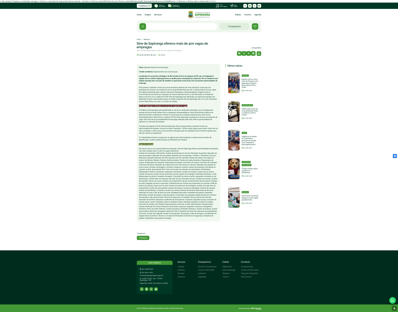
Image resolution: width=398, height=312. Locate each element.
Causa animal (246, 162)
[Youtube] (259, 6)
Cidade (225, 262)
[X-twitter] (254, 6)
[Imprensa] (181, 277)
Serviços (158, 15)
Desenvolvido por (244, 308)
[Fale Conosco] (250, 277)
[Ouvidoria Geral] (250, 267)
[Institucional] (229, 267)
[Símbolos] (229, 274)
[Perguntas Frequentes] (250, 274)
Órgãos (148, 15)
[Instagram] (245, 6)
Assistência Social (247, 105)
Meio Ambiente (247, 165)
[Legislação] (207, 277)
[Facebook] (250, 6)
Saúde (244, 132)
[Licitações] (207, 274)
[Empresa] (181, 270)
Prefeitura (143, 238)
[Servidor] (181, 274)
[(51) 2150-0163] (146, 272)
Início (139, 15)
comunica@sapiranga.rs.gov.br (151, 275)
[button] (239, 53)
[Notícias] (146, 39)
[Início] (138, 39)
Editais (238, 15)
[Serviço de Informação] (250, 270)
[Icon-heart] (255, 26)
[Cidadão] (181, 267)
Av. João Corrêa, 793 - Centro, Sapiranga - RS (151, 279)
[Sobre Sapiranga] (229, 270)
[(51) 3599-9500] (147, 269)
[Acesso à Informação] (207, 270)
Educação (245, 75)
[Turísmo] (229, 277)
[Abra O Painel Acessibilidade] (394, 308)
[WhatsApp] (392, 300)
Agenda (257, 15)
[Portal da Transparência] (207, 267)
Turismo (247, 15)
